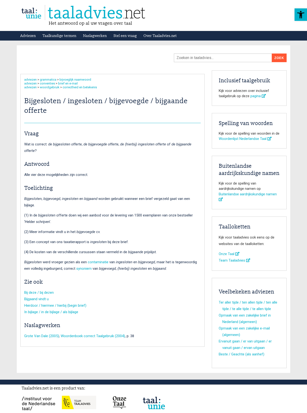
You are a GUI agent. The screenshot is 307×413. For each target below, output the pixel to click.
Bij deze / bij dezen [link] (39, 292)
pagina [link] (256, 96)
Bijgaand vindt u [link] (36, 299)
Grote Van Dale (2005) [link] (41, 336)
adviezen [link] (30, 79)
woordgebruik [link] (49, 87)
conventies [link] (47, 83)
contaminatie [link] (98, 262)
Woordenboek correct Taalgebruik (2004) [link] (93, 336)
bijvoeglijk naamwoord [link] (75, 79)
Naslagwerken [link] (95, 36)
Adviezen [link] (28, 36)
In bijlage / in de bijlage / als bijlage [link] (51, 312)
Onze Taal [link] (227, 254)
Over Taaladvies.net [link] (160, 36)
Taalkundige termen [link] (59, 36)
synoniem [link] (84, 268)
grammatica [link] (48, 79)
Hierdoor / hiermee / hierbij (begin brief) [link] (55, 305)
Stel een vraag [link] (125, 36)
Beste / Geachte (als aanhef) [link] (241, 354)
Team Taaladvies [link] (232, 260)
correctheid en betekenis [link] (80, 87)
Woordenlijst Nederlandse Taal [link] (243, 139)
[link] (301, 14)
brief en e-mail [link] (68, 83)
